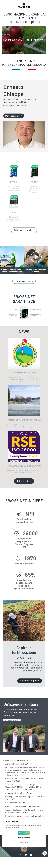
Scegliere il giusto (29, 680)
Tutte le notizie (24, 481)
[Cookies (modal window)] (44, 853)
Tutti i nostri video (24, 281)
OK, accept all (24, 833)
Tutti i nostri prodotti (24, 230)
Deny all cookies (24, 838)
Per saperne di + (13, 115)
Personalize (24, 842)
